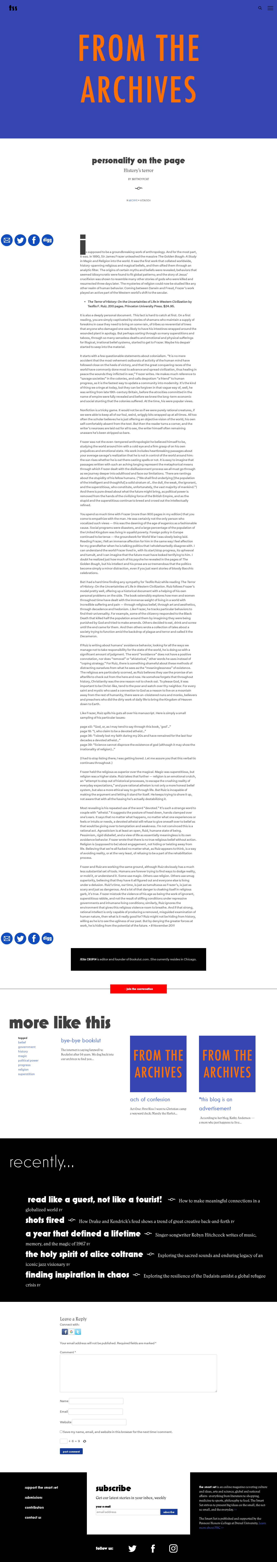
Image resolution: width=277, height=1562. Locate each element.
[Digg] (47, 240)
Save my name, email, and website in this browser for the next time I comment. (118, 1432)
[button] (65, 1334)
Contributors (34, 1507)
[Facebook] (34, 240)
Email (64, 1411)
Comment (68, 1352)
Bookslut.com (139, 959)
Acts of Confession (150, 1099)
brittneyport (140, 179)
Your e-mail (103, 1506)
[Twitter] (20, 240)
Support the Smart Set (41, 1487)
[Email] (7, 240)
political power (28, 1060)
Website (65, 1422)
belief (22, 1042)
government (27, 1047)
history (23, 1051)
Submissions (33, 1497)
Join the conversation (138, 989)
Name (64, 1401)
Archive (133, 200)
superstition (26, 1074)
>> (235, 1509)
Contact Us (33, 1517)
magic (22, 1056)
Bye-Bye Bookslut (81, 1040)
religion (23, 1069)
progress (24, 1065)
